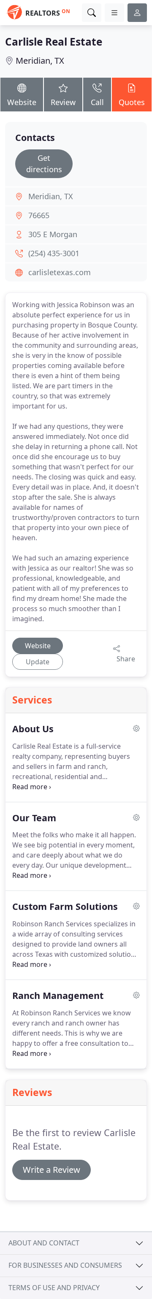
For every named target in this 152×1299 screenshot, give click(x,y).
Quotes (132, 102)
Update (37, 661)
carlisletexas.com (59, 272)
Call (97, 102)
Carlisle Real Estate (53, 42)
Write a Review (51, 1169)
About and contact (43, 1243)
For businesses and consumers (65, 1265)
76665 (38, 215)
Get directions (44, 163)
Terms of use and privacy (54, 1287)
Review (63, 102)
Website (21, 102)
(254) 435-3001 (53, 253)
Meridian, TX (40, 60)
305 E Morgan (52, 234)
